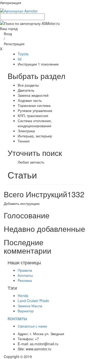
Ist (19, 58)
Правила (25, 270)
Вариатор (26, 310)
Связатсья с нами (32, 326)
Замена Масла (30, 305)
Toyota (23, 53)
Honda (23, 295)
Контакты (25, 275)
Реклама (25, 280)
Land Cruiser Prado (33, 300)
